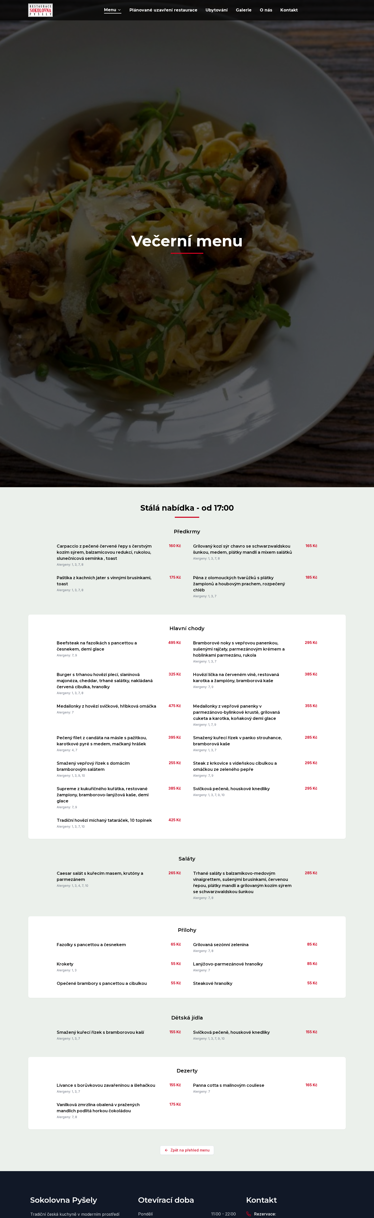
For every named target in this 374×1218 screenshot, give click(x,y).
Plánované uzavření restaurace (163, 10)
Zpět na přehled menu (190, 1150)
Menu (110, 9)
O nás (266, 10)
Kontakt (289, 10)
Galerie (244, 10)
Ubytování (217, 10)
